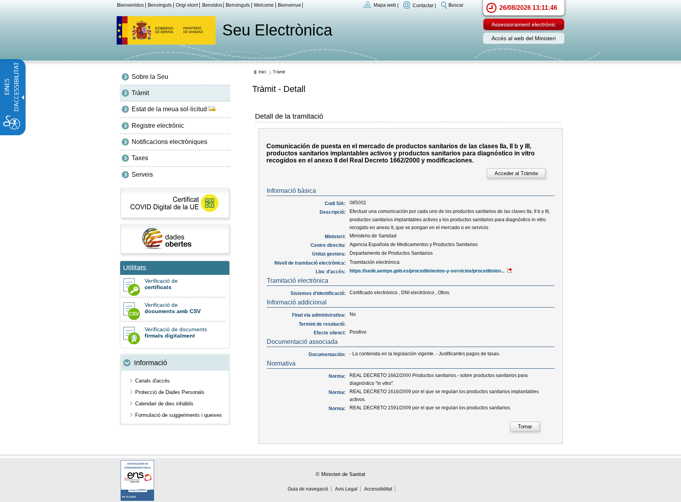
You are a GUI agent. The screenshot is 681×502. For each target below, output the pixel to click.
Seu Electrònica (277, 30)
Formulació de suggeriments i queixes (178, 415)
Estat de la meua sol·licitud (170, 109)
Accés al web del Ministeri (523, 38)
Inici (262, 71)
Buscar (455, 5)
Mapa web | (386, 5)
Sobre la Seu (150, 76)
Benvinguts (238, 5)
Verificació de (161, 284)
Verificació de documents (176, 332)
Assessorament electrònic (523, 24)
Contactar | (424, 5)
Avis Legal (346, 489)
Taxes (140, 158)
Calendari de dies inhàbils (164, 404)
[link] (516, 173)
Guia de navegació (308, 489)
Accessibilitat (378, 489)
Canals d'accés (152, 381)
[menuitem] (175, 77)
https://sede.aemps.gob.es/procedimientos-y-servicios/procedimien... (428, 271)
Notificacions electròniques (169, 141)
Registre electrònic (158, 125)
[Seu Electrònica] (166, 42)
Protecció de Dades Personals (170, 392)
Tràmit (140, 93)
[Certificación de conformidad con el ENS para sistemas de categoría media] (137, 498)
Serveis (142, 174)
